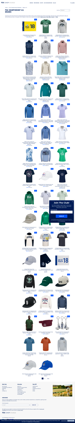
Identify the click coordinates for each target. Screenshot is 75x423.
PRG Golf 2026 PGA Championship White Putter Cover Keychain (62, 332)
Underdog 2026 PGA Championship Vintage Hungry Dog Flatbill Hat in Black (29, 312)
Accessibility (19, 394)
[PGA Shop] (8, 3)
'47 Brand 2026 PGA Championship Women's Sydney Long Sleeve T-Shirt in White (45, 312)
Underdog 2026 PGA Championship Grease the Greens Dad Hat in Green (45, 291)
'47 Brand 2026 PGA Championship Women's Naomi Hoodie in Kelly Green (46, 228)
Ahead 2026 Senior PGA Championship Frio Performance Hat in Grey (29, 270)
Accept (69, 420)
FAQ (3, 389)
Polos (34, 389)
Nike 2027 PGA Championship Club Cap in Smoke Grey (29, 374)
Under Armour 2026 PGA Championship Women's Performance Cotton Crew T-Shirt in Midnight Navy (62, 186)
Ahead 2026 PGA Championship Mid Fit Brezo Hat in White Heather (45, 185)
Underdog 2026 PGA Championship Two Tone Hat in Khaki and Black (62, 291)
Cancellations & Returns (7, 387)
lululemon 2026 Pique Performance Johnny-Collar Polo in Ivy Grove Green (29, 333)
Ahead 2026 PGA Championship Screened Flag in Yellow (29, 36)
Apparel (34, 387)
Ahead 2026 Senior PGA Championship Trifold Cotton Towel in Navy (46, 270)
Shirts (34, 390)
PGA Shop (6, 417)
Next (48, 378)
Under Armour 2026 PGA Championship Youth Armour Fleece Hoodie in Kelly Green (29, 207)
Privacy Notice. (37, 421)
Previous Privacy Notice (22, 387)
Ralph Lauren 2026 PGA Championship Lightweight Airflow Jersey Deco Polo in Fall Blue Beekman (29, 143)
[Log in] (72, 3)
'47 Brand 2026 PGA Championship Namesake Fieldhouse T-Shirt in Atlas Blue (62, 249)
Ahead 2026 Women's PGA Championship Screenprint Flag (62, 270)
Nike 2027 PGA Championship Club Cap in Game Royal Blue (46, 374)
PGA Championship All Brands (15, 7)
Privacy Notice (20, 388)
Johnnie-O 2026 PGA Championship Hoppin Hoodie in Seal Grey (45, 57)
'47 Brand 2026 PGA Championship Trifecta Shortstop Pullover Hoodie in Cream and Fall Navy (29, 249)
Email (5, 403)
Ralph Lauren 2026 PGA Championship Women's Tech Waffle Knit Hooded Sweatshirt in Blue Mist (45, 120)
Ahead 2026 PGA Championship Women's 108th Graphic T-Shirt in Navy (29, 185)
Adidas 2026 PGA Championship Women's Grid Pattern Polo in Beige (62, 142)
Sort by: (58, 10)
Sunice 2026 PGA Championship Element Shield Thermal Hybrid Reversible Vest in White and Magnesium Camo (29, 78)
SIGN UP (61, 216)
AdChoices (19, 389)
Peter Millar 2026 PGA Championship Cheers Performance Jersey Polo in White (29, 99)
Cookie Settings (20, 393)
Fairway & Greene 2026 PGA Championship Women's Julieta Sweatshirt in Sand (45, 78)
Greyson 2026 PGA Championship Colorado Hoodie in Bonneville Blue (46, 164)
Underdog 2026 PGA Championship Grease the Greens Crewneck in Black (29, 291)
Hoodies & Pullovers (37, 388)
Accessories (48, 2)
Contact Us (4, 390)
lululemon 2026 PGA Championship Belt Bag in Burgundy (46, 332)
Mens (31, 2)
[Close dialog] (72, 202)
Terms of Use (20, 390)
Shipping (4, 388)
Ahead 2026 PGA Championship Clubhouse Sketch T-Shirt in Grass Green (46, 36)
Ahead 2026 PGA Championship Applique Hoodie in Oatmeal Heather (62, 36)
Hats (41, 2)
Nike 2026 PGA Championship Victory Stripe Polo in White (46, 207)
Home (6, 7)
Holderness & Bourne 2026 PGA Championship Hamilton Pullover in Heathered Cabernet (62, 57)
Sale (54, 2)
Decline (72, 420)
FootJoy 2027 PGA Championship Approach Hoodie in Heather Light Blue (62, 353)
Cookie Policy (30, 421)
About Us (19, 386)
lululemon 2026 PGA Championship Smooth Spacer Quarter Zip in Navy (62, 311)
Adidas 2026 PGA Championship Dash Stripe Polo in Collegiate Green (62, 99)
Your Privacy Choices (21, 392)
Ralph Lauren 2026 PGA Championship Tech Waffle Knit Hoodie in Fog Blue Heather (45, 142)
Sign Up (34, 404)
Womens (36, 2)
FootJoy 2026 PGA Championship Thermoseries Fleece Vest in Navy (29, 57)
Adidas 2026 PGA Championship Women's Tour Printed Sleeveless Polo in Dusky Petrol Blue (29, 164)
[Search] (70, 3)
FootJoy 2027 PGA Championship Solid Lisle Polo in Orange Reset (45, 353)
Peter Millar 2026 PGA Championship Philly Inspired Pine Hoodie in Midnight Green (45, 99)
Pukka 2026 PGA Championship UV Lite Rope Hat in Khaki (29, 228)
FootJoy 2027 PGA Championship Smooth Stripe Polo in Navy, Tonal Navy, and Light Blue (29, 353)
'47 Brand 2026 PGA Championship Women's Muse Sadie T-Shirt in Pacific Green (62, 228)
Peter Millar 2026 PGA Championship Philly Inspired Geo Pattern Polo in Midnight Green (62, 78)
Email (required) (54, 209)
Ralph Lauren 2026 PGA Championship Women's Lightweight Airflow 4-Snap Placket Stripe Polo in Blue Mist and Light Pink (62, 121)
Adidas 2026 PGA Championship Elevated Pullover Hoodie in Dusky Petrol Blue (29, 120)
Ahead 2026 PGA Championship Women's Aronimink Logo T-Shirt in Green (62, 164)
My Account (4, 386)
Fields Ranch (35, 386)
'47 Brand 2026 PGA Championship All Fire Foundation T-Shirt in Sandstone (46, 249)
